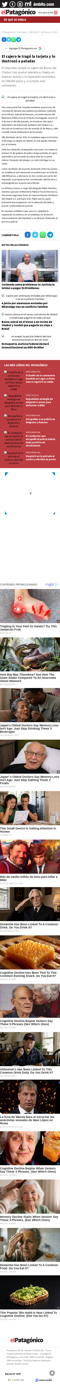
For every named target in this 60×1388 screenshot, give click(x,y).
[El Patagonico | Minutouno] (28, 5)
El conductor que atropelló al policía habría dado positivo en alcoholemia (40, 440)
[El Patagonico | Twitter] (5, 5)
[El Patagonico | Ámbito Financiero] (43, 5)
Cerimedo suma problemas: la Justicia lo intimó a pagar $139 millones (28, 286)
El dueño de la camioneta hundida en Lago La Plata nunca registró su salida (40, 378)
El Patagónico (8, 32)
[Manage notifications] (52, 1373)
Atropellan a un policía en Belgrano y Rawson (40, 420)
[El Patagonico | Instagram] (20, 5)
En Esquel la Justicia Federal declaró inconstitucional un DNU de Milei (25, 345)
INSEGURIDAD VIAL (33, 372)
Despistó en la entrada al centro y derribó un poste (41, 457)
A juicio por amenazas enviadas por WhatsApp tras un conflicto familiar (25, 304)
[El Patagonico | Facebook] (13, 5)
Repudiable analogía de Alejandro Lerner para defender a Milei (39, 402)
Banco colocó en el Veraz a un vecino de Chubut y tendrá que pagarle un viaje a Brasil (27, 325)
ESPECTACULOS (32, 395)
